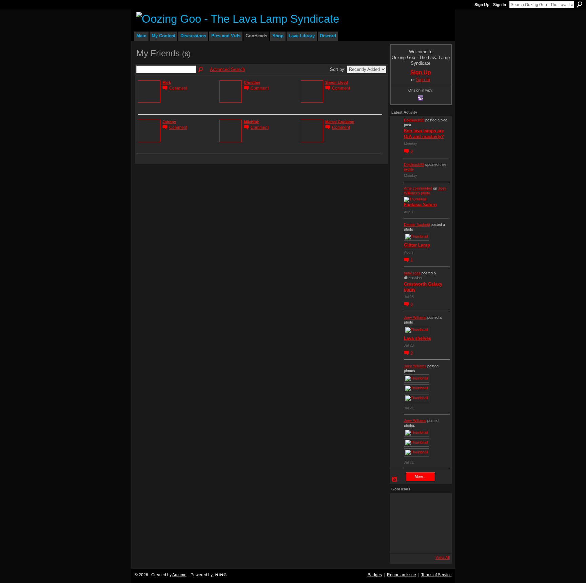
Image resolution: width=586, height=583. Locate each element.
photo (425, 193)
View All (442, 557)
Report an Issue (401, 574)
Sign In (499, 4)
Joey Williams (415, 317)
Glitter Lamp (417, 245)
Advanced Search (227, 69)
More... (420, 476)
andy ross (412, 273)
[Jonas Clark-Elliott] (401, 523)
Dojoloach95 (414, 120)
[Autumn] (401, 542)
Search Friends (201, 70)
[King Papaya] (401, 504)
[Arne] (420, 542)
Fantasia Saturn (420, 204)
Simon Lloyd (336, 82)
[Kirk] (420, 523)
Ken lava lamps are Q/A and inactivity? (424, 133)
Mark (166, 82)
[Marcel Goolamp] (439, 542)
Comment (178, 88)
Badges (375, 574)
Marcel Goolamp (339, 122)
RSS (395, 480)
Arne (408, 188)
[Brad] (439, 523)
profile (409, 169)
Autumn (179, 574)
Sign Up (481, 4)
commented (422, 188)
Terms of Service (436, 574)
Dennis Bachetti (417, 224)
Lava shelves (417, 338)
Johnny (169, 122)
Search (579, 4)
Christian (252, 82)
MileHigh (251, 122)
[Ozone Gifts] (439, 504)
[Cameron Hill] (420, 504)
